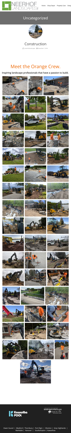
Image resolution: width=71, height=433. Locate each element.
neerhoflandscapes (30, 48)
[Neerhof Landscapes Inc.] (20, 6)
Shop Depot (51, 6)
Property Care (61, 6)
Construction (35, 43)
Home (43, 6)
